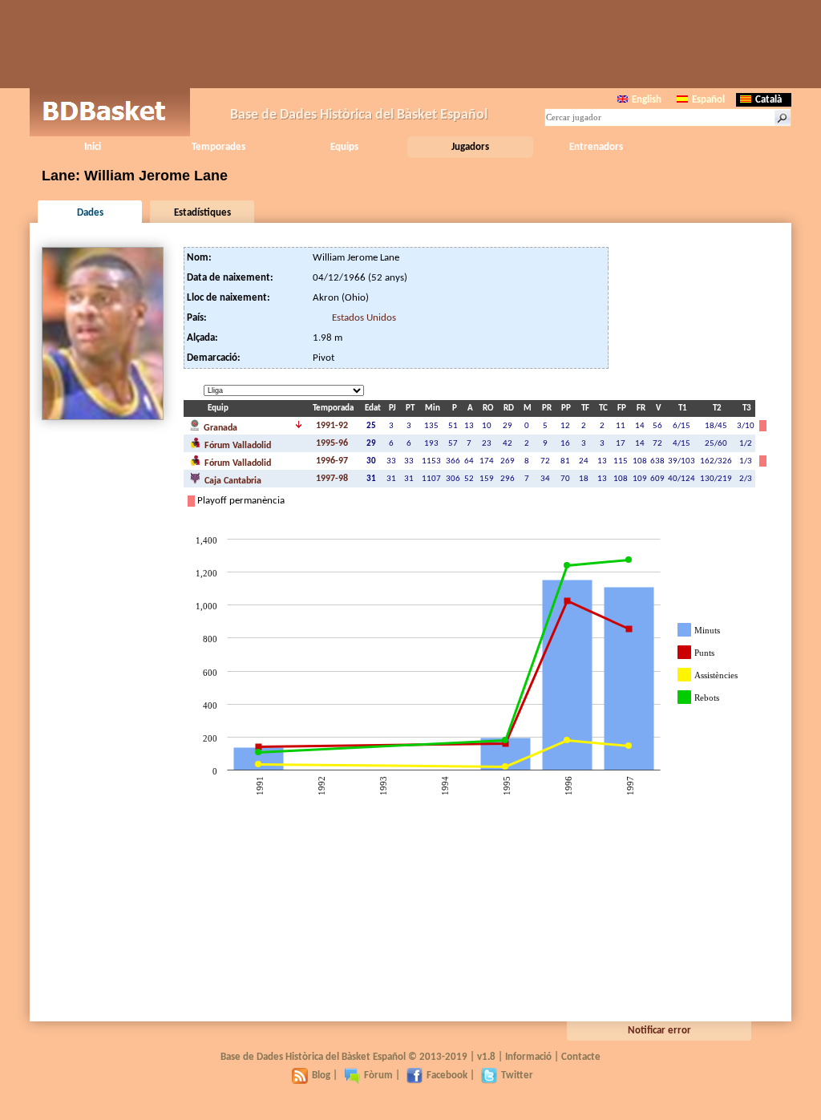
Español (708, 100)
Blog (321, 1075)
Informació (528, 1057)
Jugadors (470, 147)
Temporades (218, 147)
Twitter (517, 1075)
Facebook (447, 1075)
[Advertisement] (410, 44)
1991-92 (332, 426)
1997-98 (332, 478)
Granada (219, 428)
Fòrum (378, 1075)
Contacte (581, 1057)
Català (768, 100)
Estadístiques (202, 213)
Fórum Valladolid (236, 446)
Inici (92, 147)
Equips (344, 147)
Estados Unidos (364, 318)
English (646, 100)
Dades (90, 213)
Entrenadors (596, 147)
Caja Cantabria (231, 481)
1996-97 (332, 461)
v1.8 (486, 1057)
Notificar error (659, 1030)
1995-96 (332, 443)
